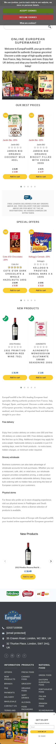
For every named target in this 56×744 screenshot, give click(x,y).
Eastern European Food (44, 682)
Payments (9, 693)
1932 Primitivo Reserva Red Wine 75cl (28, 568)
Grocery (26, 684)
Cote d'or (15, 264)
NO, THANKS (42, 736)
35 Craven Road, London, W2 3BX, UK (28, 638)
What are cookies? (28, 23)
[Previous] (5, 561)
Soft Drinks (25, 696)
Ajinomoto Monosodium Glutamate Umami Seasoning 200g (41, 356)
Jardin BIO (15, 145)
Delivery (9, 697)
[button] (21, 186)
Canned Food (26, 678)
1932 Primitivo (15, 344)
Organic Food (26, 689)
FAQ (6, 688)
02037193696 (14, 627)
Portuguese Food (45, 690)
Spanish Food (43, 704)
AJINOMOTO (41, 344)
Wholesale (10, 702)
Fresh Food (28, 672)
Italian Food (42, 697)
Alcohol (26, 702)
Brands (8, 684)
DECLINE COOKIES (28, 17)
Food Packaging (27, 708)
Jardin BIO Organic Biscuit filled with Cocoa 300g (41, 157)
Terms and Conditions (10, 711)
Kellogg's (40, 261)
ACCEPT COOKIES (28, 11)
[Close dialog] (54, 714)
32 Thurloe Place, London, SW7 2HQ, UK (28, 645)
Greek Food (45, 675)
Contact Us (10, 706)
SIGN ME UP (42, 731)
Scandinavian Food (45, 711)
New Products (9, 678)
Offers (8, 672)
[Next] (51, 561)
